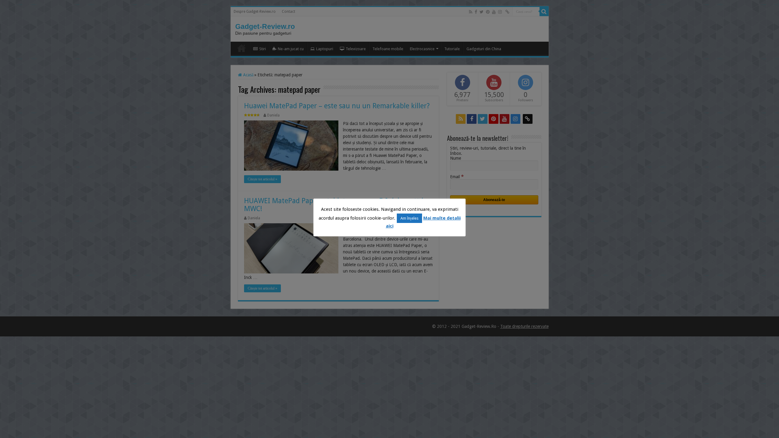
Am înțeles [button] (409, 218)
